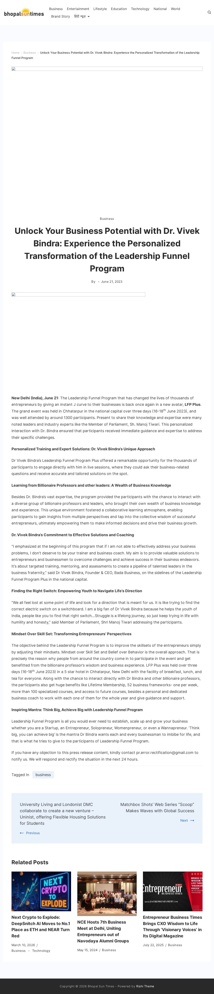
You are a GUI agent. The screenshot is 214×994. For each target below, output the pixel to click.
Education (119, 9)
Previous (33, 833)
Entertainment (78, 9)
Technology (140, 9)
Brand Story (60, 16)
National (160, 9)
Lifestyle (100, 9)
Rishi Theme (145, 986)
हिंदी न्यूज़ (79, 16)
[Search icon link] (208, 12)
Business (56, 9)
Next (184, 820)
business (43, 775)
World (175, 9)
